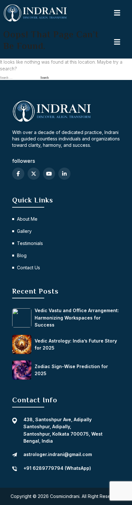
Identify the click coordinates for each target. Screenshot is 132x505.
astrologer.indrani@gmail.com (57, 454)
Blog (22, 255)
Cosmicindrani (64, 496)
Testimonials (30, 243)
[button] (117, 12)
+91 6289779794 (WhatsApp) (57, 468)
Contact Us (28, 267)
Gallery (24, 231)
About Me (27, 219)
